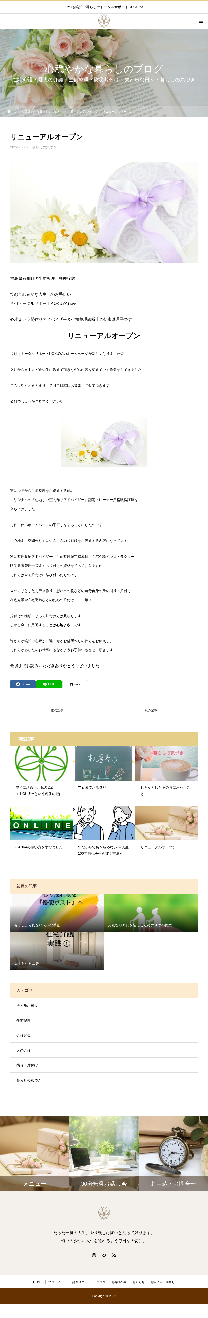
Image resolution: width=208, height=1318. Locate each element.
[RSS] (114, 1255)
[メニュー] (200, 21)
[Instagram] (93, 1255)
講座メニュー (81, 1282)
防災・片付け (27, 1065)
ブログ (101, 1282)
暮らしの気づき (44, 147)
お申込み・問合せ (162, 1282)
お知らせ (138, 1282)
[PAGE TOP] (104, 1109)
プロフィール (57, 1282)
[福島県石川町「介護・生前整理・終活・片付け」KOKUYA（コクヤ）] (104, 1213)
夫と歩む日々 (27, 1006)
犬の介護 (23, 1050)
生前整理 (23, 1020)
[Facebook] (104, 1255)
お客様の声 (119, 1282)
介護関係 (23, 1035)
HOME (37, 1282)
